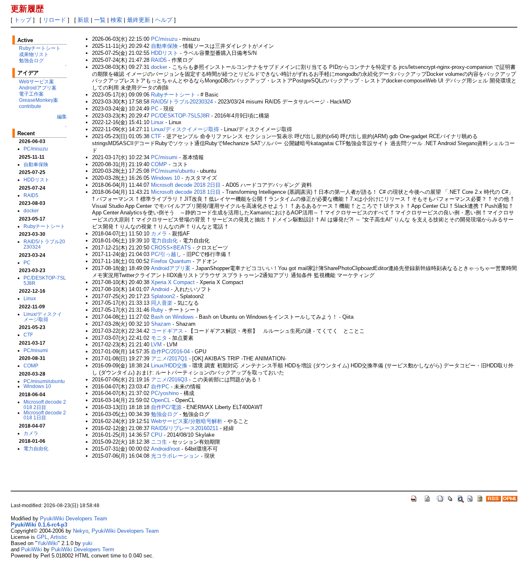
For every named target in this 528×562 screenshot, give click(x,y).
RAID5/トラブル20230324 (44, 244)
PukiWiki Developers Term (82, 549)
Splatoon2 (163, 296)
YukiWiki (47, 543)
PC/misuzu (36, 148)
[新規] (440, 498)
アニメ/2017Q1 (169, 358)
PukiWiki (31, 549)
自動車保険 (36, 164)
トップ (22, 19)
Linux (30, 298)
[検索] (460, 498)
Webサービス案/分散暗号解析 (186, 421)
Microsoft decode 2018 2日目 (45, 404)
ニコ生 (159, 442)
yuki (87, 543)
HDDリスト (37, 179)
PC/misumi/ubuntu (44, 381)
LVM (156, 344)
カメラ (31, 433)
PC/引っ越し (166, 254)
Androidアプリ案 (38, 87)
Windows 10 (37, 386)
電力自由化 (36, 448)
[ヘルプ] (480, 498)
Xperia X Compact (173, 282)
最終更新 (138, 19)
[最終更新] (470, 498)
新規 (83, 19)
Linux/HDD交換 (169, 365)
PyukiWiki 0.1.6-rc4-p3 (39, 525)
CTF (28, 334)
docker (31, 210)
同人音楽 (161, 303)
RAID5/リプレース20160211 (184, 428)
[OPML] (509, 498)
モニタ (159, 338)
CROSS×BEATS (171, 248)
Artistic (58, 537)
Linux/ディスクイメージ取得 (43, 316)
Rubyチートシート (40, 48)
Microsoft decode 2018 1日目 (45, 415)
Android (160, 289)
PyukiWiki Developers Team (73, 518)
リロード (54, 19)
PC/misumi (36, 350)
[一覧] (450, 498)
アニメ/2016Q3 (169, 379)
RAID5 (31, 195)
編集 (62, 116)
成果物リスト (34, 54)
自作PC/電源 (166, 407)
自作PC (160, 386)
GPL (42, 537)
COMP (31, 365)
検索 (116, 19)
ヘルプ (163, 19)
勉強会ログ (31, 60)
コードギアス (167, 331)
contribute (30, 106)
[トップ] (414, 498)
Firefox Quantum (171, 261)
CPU (156, 435)
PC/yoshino (165, 393)
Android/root (165, 449)
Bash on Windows (172, 317)
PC (27, 262)
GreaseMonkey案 (38, 100)
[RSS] (493, 498)
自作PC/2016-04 (170, 351)
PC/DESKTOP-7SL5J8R (45, 280)
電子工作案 (31, 93)
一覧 (100, 19)
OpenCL (160, 400)
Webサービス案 (36, 81)
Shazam (161, 324)
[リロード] (427, 498)
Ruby (157, 310)
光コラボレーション (175, 456)
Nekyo (80, 531)
